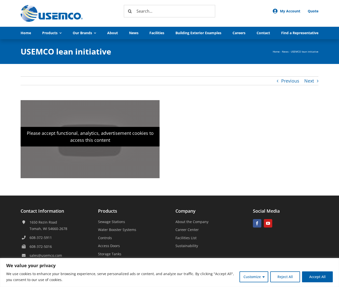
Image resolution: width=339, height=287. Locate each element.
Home (276, 51)
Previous (290, 81)
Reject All (285, 276)
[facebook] (257, 223)
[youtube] (268, 223)
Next (309, 81)
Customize (252, 276)
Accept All (317, 276)
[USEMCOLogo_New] (52, 7)
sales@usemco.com (46, 255)
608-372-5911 (41, 237)
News (285, 51)
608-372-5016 (41, 246)
